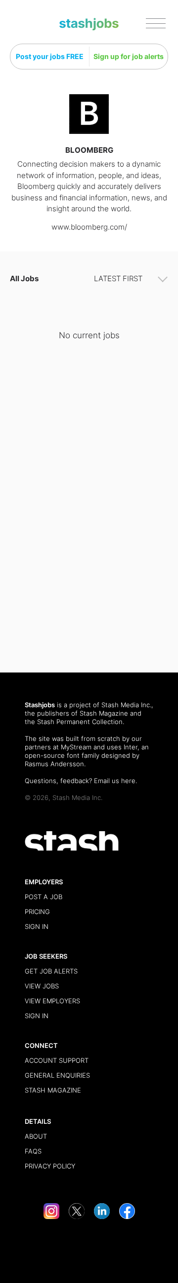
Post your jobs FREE (50, 56)
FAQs (33, 1151)
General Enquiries (57, 1075)
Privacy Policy (50, 1166)
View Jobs (42, 986)
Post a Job (43, 897)
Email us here (114, 781)
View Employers (52, 1001)
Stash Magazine (104, 713)
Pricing (37, 912)
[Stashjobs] (89, 24)
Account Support (57, 1060)
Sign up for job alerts (128, 56)
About (36, 1136)
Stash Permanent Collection (80, 722)
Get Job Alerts (51, 971)
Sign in (36, 926)
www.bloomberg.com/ (89, 227)
